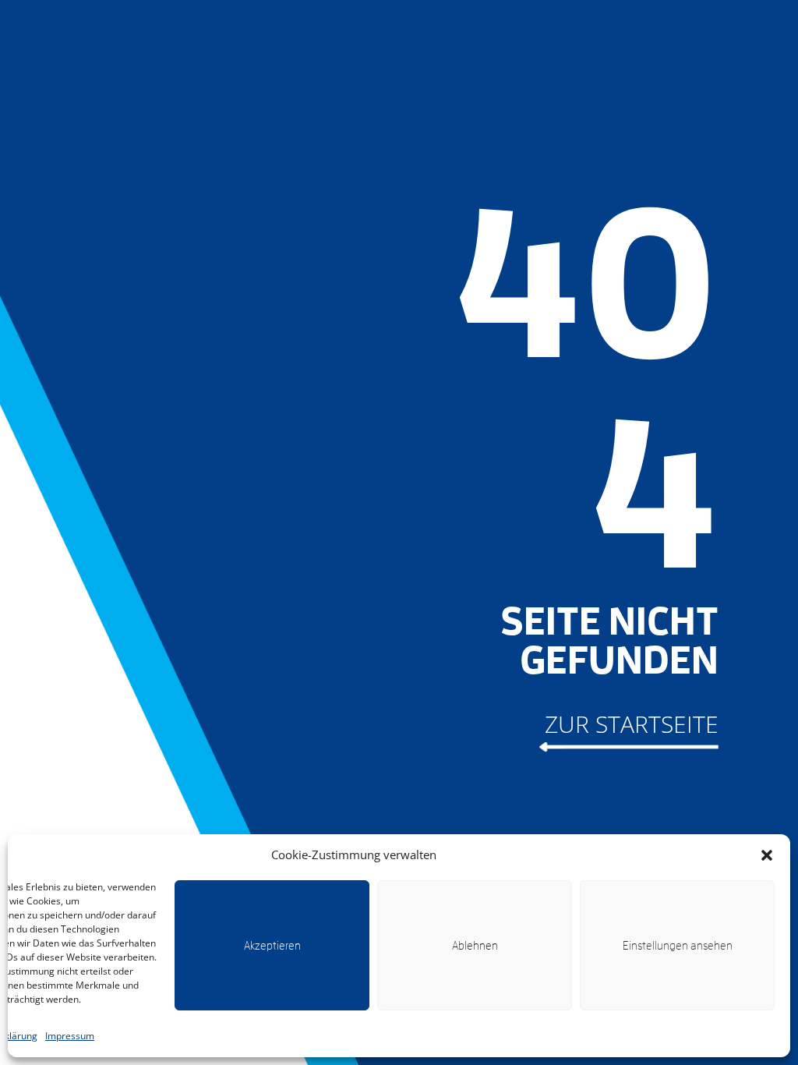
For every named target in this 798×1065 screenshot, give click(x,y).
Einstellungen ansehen (678, 945)
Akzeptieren (272, 945)
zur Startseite (632, 724)
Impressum (69, 1035)
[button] (767, 855)
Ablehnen (475, 945)
